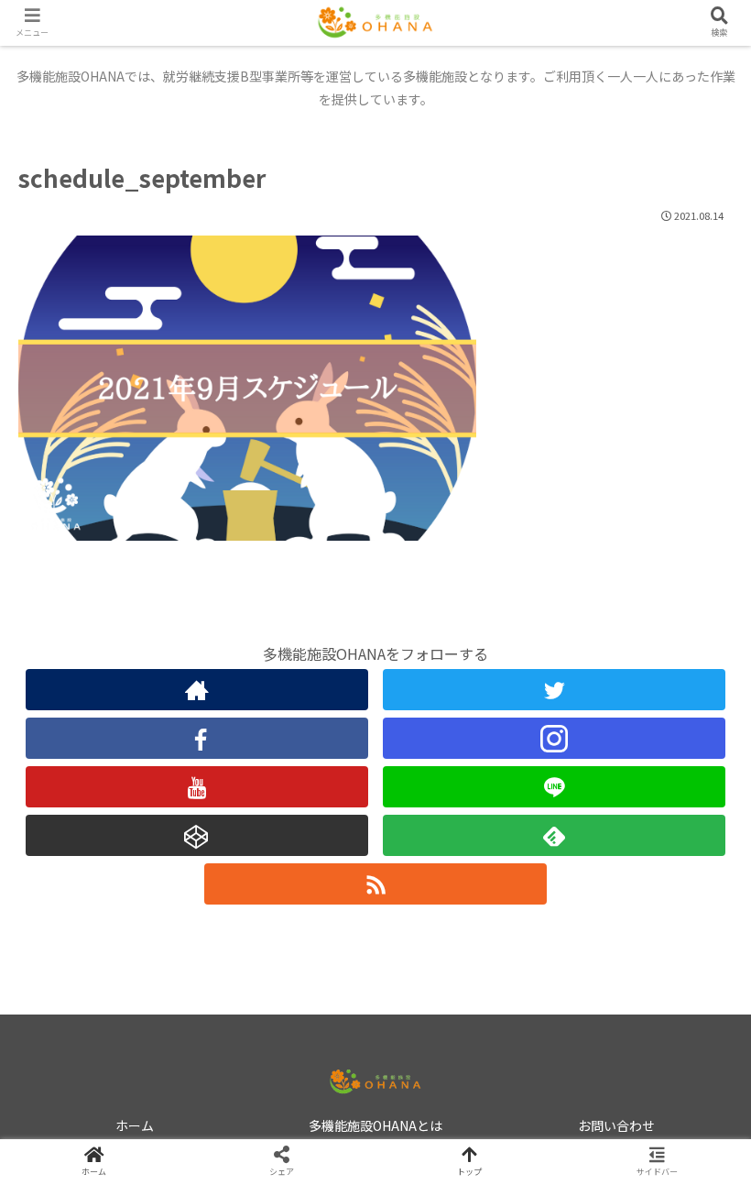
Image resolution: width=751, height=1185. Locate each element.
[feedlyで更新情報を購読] (554, 835)
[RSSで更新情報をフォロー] (375, 884)
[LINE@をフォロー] (554, 786)
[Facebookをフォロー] (197, 738)
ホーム (134, 1125)
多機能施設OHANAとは (375, 1125)
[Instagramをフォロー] (554, 738)
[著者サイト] (197, 689)
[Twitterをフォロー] (554, 689)
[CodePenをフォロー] (197, 835)
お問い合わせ (616, 1125)
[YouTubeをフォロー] (197, 786)
